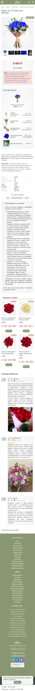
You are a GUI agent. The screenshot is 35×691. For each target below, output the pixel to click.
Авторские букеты (17, 593)
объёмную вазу (19, 211)
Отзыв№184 (3, 499)
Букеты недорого (18, 595)
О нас (17, 541)
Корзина (5, 689)
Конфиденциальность (17, 568)
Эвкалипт (12, 113)
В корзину (8, 331)
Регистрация (11, 686)
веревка (16, 186)
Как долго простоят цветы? (16, 287)
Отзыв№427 (3, 379)
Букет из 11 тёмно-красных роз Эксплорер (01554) (25, 353)
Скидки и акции (17, 552)
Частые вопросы (17, 550)
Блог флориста (17, 545)
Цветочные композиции (17, 588)
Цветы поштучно (17, 575)
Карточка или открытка (16, 143)
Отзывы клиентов (9, 374)
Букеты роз (17, 577)
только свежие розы (20, 269)
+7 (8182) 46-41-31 (17, 653)
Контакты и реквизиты (17, 563)
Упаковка (4, 186)
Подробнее (12, 679)
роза (15, 184)
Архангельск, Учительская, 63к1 (18, 645)
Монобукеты (17, 579)
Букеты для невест (17, 590)
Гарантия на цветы (17, 561)
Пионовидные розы (17, 597)
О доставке (17, 559)
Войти (5, 686)
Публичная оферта (17, 565)
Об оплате (17, 556)
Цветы (3, 184)
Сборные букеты (17, 581)
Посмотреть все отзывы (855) (10, 530)
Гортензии (18, 602)
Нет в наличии (17, 68)
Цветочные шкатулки (17, 586)
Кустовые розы (17, 599)
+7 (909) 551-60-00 (17, 656)
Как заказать (17, 554)
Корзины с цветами (17, 584)
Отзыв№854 (3, 439)
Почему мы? (17, 543)
